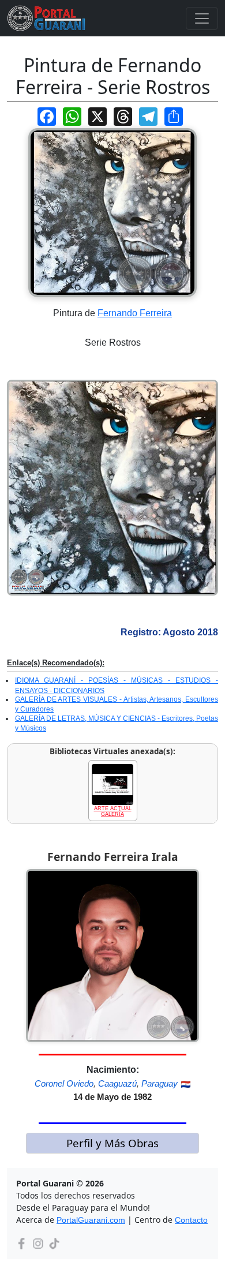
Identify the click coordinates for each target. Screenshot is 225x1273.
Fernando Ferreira (134, 313)
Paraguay (159, 1083)
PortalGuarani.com (91, 1220)
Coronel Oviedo (64, 1083)
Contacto (191, 1220)
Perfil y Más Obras (112, 1143)
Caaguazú (117, 1083)
